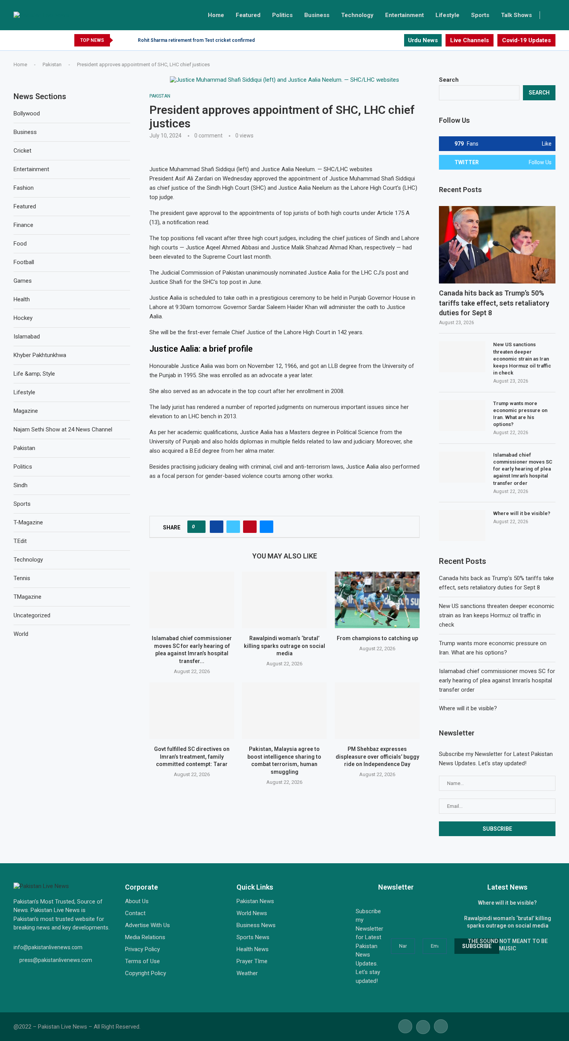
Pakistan (52, 64)
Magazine (26, 410)
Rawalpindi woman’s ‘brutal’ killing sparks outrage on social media (284, 645)
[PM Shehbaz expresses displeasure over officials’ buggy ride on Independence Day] (377, 710)
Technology (357, 15)
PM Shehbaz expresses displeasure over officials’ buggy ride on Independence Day (377, 756)
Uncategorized (32, 615)
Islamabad (27, 336)
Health (22, 299)
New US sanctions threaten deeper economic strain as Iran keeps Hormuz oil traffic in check (522, 359)
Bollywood (27, 113)
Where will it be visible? (521, 513)
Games (23, 280)
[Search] (551, 15)
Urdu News (423, 40)
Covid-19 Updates (526, 40)
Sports (480, 15)
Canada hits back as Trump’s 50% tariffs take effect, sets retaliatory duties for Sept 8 (494, 302)
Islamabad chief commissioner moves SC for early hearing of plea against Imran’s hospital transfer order (522, 469)
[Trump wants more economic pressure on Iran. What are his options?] (462, 415)
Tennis (22, 578)
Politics (282, 15)
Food (20, 243)
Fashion (24, 187)
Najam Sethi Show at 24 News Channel (63, 429)
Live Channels (469, 40)
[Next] (130, 40)
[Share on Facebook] (216, 526)
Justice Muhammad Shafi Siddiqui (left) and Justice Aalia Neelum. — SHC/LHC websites (260, 169)
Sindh (20, 485)
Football (24, 262)
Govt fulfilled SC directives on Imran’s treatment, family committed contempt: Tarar (192, 756)
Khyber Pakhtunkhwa (40, 355)
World (21, 633)
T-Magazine (28, 522)
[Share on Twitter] (233, 526)
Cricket (22, 150)
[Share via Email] (266, 526)
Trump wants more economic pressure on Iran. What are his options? (520, 414)
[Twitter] (388, 40)
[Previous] (120, 40)
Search (449, 79)
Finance (23, 225)
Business (316, 15)
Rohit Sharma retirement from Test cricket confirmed (196, 40)
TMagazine (27, 596)
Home (216, 15)
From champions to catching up (377, 638)
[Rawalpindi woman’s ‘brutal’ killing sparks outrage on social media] (284, 600)
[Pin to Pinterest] (250, 526)
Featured (248, 15)
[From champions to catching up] (377, 600)
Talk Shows (516, 15)
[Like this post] (199, 526)
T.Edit (20, 541)
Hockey (23, 317)
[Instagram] (397, 40)
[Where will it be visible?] (462, 525)
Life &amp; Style (34, 373)
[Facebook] (379, 40)
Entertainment (404, 15)
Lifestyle (447, 15)
